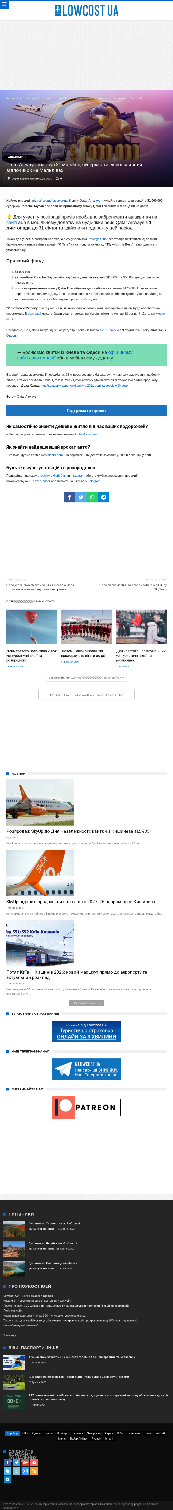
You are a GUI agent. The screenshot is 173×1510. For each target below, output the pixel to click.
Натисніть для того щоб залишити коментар (86, 694)
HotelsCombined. (87, 434)
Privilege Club (97, 239)
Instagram (78, 475)
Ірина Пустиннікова (41, 1228)
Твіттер (36, 481)
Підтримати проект (86, 410)
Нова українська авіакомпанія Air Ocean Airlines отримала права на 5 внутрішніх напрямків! (40, 584)
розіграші (34, 313)
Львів (148, 1433)
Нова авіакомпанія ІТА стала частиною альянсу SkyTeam (133, 584)
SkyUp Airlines (79, 1438)
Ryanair (96, 1438)
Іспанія (109, 1438)
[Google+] (25, 1463)
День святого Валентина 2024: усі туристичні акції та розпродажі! (31, 655)
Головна (11, 98)
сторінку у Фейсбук (52, 475)
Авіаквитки (27, 98)
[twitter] (80, 497)
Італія (62, 1438)
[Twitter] (16, 1463)
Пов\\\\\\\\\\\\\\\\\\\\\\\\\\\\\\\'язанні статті (30, 601)
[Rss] (34, 1471)
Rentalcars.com (52, 455)
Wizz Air (161, 1433)
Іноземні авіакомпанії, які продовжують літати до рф (83, 653)
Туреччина (133, 1433)
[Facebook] (7, 1463)
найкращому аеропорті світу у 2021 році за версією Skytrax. (86, 385)
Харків (109, 1433)
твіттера (46, 1305)
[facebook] (69, 497)
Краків (49, 1433)
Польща (62, 1433)
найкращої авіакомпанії (54, 200)
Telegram (94, 481)
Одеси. (11, 335)
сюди (12, 1335)
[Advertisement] (86, 52)
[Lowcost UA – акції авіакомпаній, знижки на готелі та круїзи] (86, 5)
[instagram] (25, 1471)
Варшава (77, 1433)
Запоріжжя (94, 1433)
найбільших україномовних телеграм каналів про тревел (63, 1320)
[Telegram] (7, 1479)
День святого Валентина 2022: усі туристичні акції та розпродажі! (141, 655)
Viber (46, 481)
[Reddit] (16, 1471)
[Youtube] (34, 1463)
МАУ (25, 1433)
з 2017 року (108, 330)
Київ (120, 1433)
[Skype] (7, 1471)
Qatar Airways (90, 200)
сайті (11, 222)
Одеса (36, 1433)
